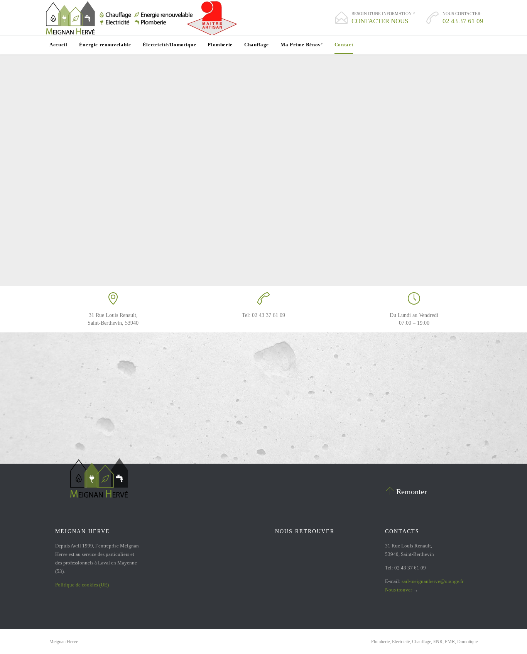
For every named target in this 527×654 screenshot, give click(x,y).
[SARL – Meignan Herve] (140, 17)
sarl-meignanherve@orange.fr (432, 581)
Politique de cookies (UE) (82, 585)
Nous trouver (398, 590)
